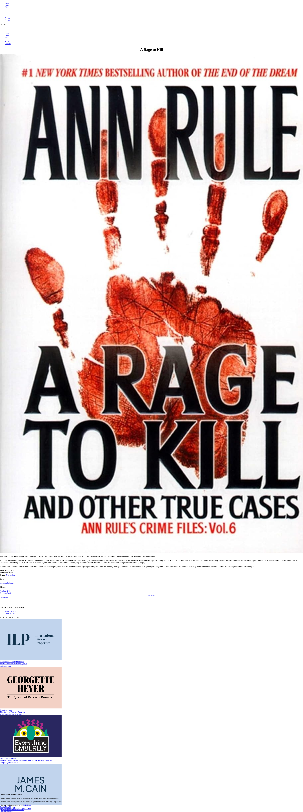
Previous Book (5, 593)
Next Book (4, 597)
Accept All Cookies (8, 808)
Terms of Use (10, 614)
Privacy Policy (10, 611)
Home (7, 3)
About (7, 7)
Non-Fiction (10, 575)
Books (7, 18)
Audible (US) (5, 591)
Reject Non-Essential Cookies (12, 810)
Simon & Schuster (7, 583)
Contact (8, 20)
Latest (7, 5)
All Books (151, 595)
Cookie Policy (27, 805)
